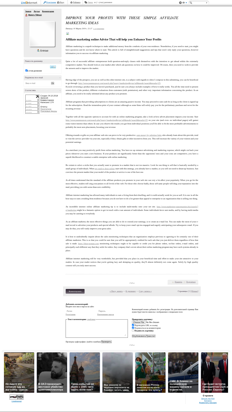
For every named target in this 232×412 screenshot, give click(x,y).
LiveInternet (29, 3)
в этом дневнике (34, 71)
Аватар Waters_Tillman (42, 34)
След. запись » (145, 291)
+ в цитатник (98, 28)
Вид (184, 3)
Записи (28, 11)
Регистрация (51, 2)
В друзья (44, 50)
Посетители (45, 109)
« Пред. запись (116, 291)
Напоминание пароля (105, 314)
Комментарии (48, 11)
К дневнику (131, 291)
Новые (195, 291)
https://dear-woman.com (88, 243)
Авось (90, 2)
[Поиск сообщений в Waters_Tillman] (53, 66)
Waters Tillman (26, 15)
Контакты (208, 401)
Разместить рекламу (208, 403)
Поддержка (180, 2)
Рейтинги (76, 2)
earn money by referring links (149, 135)
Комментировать (75, 291)
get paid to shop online (105, 168)
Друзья (37, 11)
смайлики (91, 319)
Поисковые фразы (48, 111)
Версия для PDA (207, 399)
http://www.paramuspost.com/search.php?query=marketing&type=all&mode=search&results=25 (119, 83)
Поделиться (191, 282)
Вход (62, 2)
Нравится (178, 282)
